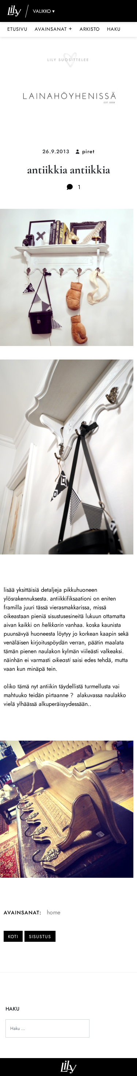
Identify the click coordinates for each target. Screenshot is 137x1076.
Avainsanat (53, 29)
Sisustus (40, 936)
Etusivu (17, 29)
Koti (13, 936)
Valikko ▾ (44, 11)
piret (88, 151)
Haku (114, 29)
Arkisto (90, 29)
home (53, 912)
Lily (68, 1067)
